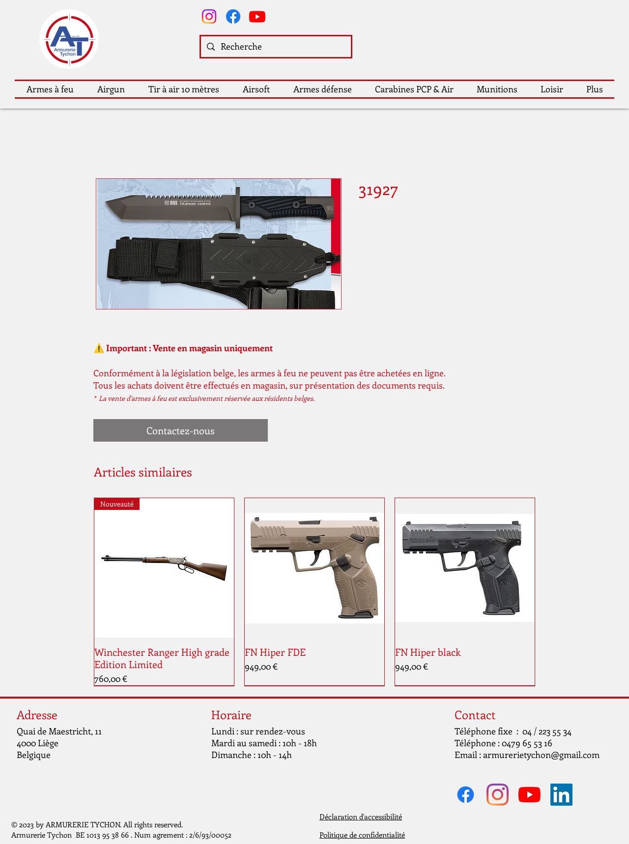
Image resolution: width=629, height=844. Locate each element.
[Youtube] (257, 16)
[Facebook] (233, 16)
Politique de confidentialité (362, 835)
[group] (314, 591)
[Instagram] (209, 16)
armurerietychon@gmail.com (541, 754)
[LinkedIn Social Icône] (561, 795)
